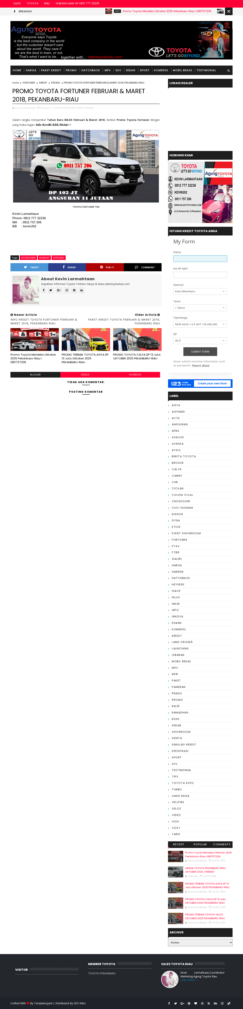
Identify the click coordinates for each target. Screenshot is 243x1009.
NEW (175, 674)
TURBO (177, 789)
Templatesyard (43, 1003)
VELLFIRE (178, 802)
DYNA (176, 520)
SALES (17, 3)
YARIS (176, 834)
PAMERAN (179, 687)
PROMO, (90, 108)
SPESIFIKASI (180, 751)
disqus (85, 374)
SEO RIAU (80, 1003)
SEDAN (130, 70)
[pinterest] (189, 1003)
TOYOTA (32, 3)
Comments (221, 844)
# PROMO (58, 257)
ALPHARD (178, 412)
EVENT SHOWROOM (186, 533)
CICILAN (178, 488)
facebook (135, 374)
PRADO (177, 693)
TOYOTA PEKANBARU (102, 973)
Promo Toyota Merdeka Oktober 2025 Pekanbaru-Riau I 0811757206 (149, 11)
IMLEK (176, 604)
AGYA (176, 405)
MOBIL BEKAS (182, 70)
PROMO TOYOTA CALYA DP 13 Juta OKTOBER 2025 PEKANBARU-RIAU (136, 356)
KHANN (177, 623)
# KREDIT (44, 257)
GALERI (177, 559)
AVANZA (178, 444)
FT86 (175, 552)
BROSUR (178, 463)
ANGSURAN (180, 424)
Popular (200, 844)
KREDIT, (80, 108)
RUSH (175, 719)
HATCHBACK (90, 70)
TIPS (175, 776)
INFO (99, 11)
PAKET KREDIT (51, 70)
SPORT (145, 70)
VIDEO (176, 815)
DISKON (177, 514)
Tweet (34, 267)
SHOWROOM (181, 732)
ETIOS (176, 527)
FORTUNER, (69, 108)
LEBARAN (178, 655)
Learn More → (189, 980)
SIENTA (177, 738)
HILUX (176, 597)
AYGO (176, 450)
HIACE (176, 591)
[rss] (209, 1003)
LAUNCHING (180, 648)
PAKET (176, 680)
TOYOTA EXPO (183, 783)
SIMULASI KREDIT (184, 744)
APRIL (176, 431)
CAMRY (177, 476)
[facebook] (169, 1003)
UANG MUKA (181, 796)
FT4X (176, 546)
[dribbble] (202, 1003)
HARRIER (178, 572)
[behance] (215, 1003)
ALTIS (176, 418)
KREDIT (43, 82)
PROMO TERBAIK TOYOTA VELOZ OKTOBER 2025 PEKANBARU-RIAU (205, 916)
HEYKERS (178, 584)
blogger (35, 374)
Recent (179, 844)
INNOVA (177, 616)
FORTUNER (29, 82)
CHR (175, 482)
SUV (118, 70)
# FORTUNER (28, 257)
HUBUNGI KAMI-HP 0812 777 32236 (77, 3)
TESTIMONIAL (206, 70)
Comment (148, 267)
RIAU (47, 3)
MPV (108, 70)
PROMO (71, 70)
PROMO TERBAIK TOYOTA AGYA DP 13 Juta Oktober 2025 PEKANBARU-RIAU (85, 358)
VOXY (176, 828)
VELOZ (176, 808)
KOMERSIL (161, 70)
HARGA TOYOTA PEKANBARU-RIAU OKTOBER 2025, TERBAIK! (205, 870)
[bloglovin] (195, 1003)
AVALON (178, 437)
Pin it (110, 267)
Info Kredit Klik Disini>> (53, 125)
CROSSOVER (181, 501)
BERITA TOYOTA (184, 456)
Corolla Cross (182, 495)
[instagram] (222, 1003)
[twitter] (175, 1003)
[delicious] (229, 1003)
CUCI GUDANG (182, 508)
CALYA (177, 469)
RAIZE (176, 706)
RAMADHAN (180, 712)
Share (72, 267)
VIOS (175, 821)
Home (17, 70)
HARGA (212, 11)
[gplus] (182, 1003)
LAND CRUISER (182, 642)
